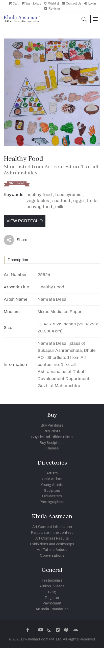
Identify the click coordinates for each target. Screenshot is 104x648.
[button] (84, 20)
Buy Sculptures (52, 443)
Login (92, 3)
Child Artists (52, 479)
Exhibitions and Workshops (52, 544)
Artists (52, 473)
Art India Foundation (52, 609)
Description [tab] (18, 260)
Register (54, 8)
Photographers (52, 502)
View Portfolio (25, 220)
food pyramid (68, 194)
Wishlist (53, 3)
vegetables (38, 200)
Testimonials (52, 580)
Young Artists (52, 485)
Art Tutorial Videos (52, 550)
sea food (61, 200)
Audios (45, 586)
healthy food (39, 194)
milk (59, 206)
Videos (59, 586)
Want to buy (33, 3)
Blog (52, 592)
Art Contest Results (52, 538)
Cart (15, 3)
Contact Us (73, 3)
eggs (78, 200)
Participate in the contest (52, 533)
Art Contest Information (52, 527)
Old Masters (52, 496)
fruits (92, 200)
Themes (52, 448)
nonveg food (39, 206)
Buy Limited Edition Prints (52, 437)
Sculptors (52, 490)
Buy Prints (52, 431)
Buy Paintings (52, 425)
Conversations (52, 555)
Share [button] (18, 241)
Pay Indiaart (52, 603)
